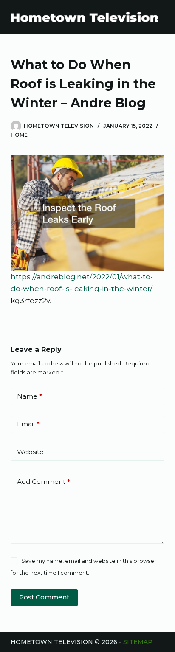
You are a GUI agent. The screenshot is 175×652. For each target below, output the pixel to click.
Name (29, 396)
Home (19, 135)
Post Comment (44, 597)
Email (28, 424)
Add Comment (43, 482)
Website (30, 452)
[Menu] (160, 17)
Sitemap (137, 642)
